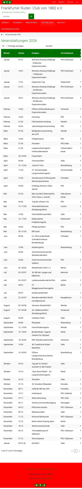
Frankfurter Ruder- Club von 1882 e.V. (32, 8)
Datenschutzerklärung (46, 469)
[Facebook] (7, 2)
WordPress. (48, 478)
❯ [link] (79, 451)
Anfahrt (62, 2)
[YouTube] (4, 2)
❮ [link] (72, 451)
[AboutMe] (10, 2)
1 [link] (75, 451)
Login (54, 2)
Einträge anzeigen (16, 46)
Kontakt (70, 2)
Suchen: (49, 46)
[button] (12, 53)
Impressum (30, 469)
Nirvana (41, 478)
